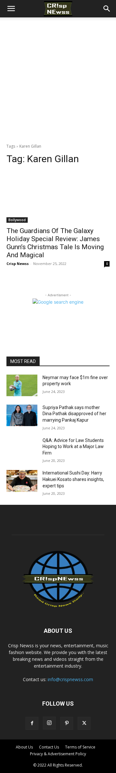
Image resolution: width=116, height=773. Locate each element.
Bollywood (17, 220)
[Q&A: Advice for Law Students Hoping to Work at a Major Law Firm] (21, 448)
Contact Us (49, 747)
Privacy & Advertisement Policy (58, 754)
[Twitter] (84, 723)
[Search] (107, 8)
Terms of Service (80, 747)
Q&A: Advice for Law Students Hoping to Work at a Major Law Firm (73, 446)
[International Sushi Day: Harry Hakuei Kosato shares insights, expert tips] (21, 481)
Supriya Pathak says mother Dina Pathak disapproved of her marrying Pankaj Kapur (74, 414)
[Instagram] (49, 723)
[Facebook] (31, 723)
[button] (11, 8)
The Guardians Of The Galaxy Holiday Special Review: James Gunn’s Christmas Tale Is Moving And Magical (55, 243)
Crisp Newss (17, 263)
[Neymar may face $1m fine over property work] (21, 385)
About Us (24, 747)
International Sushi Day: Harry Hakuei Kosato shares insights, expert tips (73, 479)
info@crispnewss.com (70, 679)
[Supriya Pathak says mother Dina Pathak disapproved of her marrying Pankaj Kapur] (21, 415)
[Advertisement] (58, 79)
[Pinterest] (66, 723)
